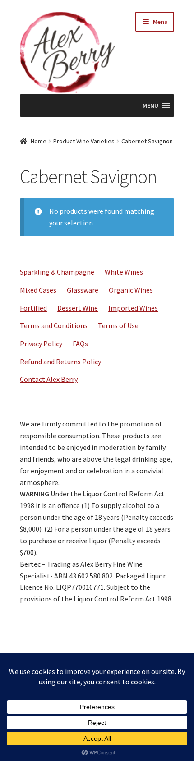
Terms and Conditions (54, 325)
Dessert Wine (77, 307)
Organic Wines (131, 289)
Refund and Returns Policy (60, 361)
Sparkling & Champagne (57, 271)
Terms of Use (118, 325)
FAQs (80, 343)
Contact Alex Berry (49, 379)
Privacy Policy (41, 343)
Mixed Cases (38, 289)
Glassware (82, 289)
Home (38, 141)
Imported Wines (133, 307)
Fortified (33, 307)
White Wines (124, 271)
